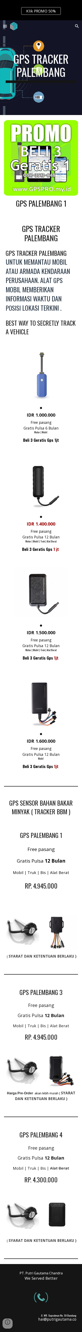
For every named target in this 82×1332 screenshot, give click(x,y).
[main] (41, 68)
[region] (41, 10)
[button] (5, 26)
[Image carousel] (41, 379)
